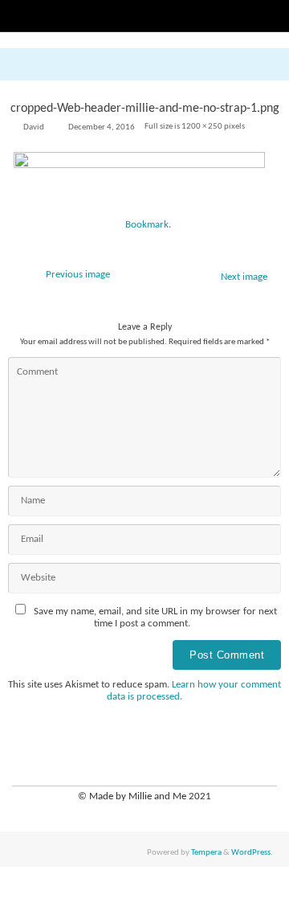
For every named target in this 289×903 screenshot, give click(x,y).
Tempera (206, 852)
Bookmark (147, 225)
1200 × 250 (201, 126)
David (33, 127)
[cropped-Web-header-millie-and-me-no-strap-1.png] (144, 179)
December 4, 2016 (101, 127)
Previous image (78, 275)
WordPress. (252, 852)
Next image (244, 277)
